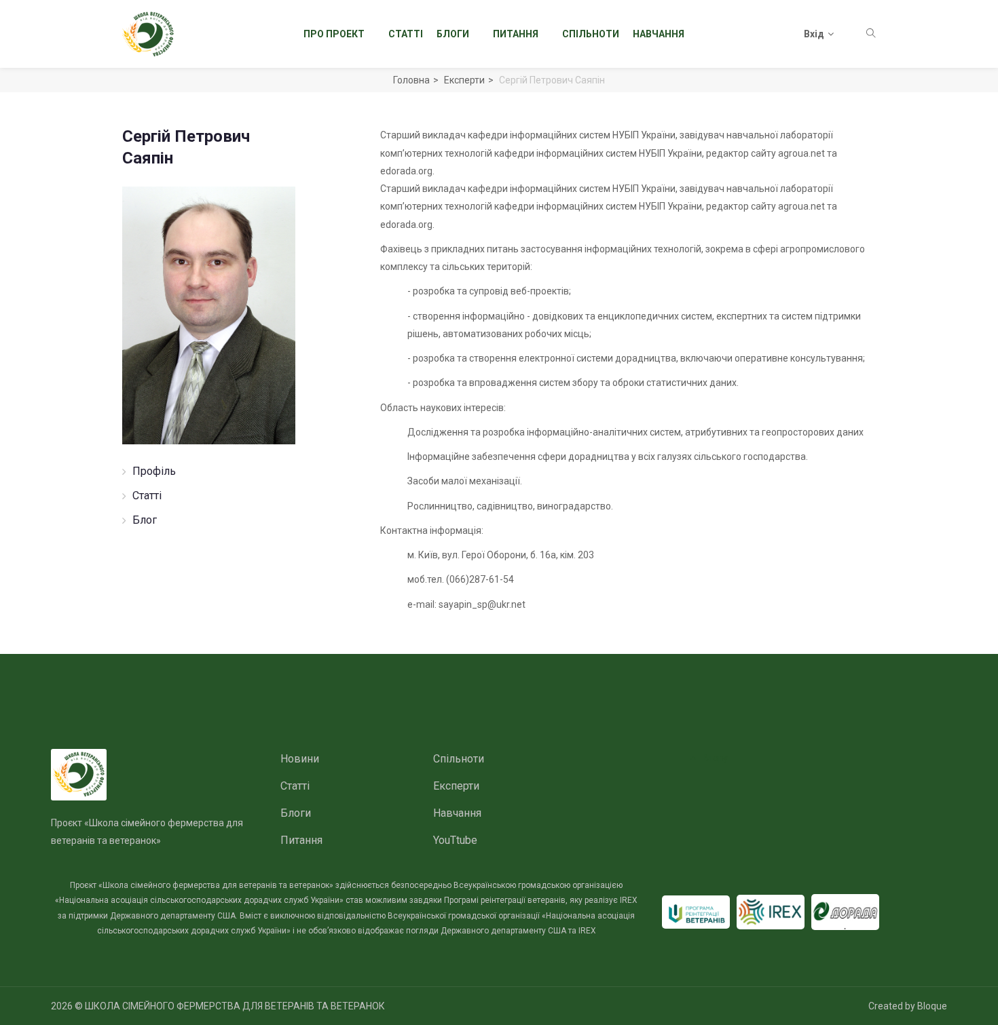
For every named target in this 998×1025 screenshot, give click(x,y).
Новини (299, 758)
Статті (405, 33)
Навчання (658, 33)
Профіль (154, 471)
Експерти (464, 80)
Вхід (814, 33)
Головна (411, 80)
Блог (144, 520)
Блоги (453, 33)
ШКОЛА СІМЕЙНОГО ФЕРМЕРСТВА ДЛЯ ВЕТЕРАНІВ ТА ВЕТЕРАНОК (235, 1006)
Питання (515, 33)
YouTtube (455, 840)
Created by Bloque (907, 1006)
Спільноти (590, 33)
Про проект (334, 33)
